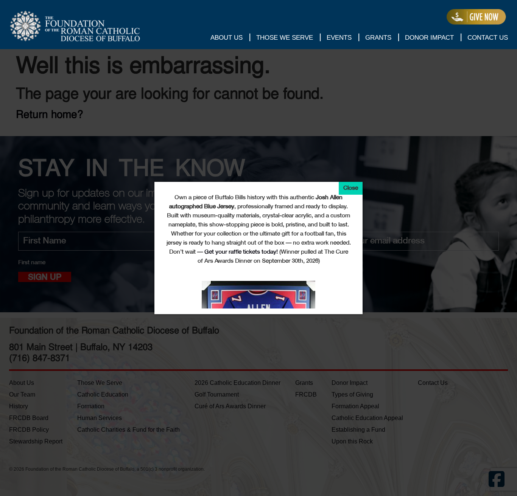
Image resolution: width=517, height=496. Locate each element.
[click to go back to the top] (501, 479)
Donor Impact (429, 37)
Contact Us (487, 37)
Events (339, 37)
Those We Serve (284, 37)
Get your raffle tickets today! (241, 252)
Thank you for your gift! (476, 17)
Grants (378, 37)
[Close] (351, 188)
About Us (226, 37)
